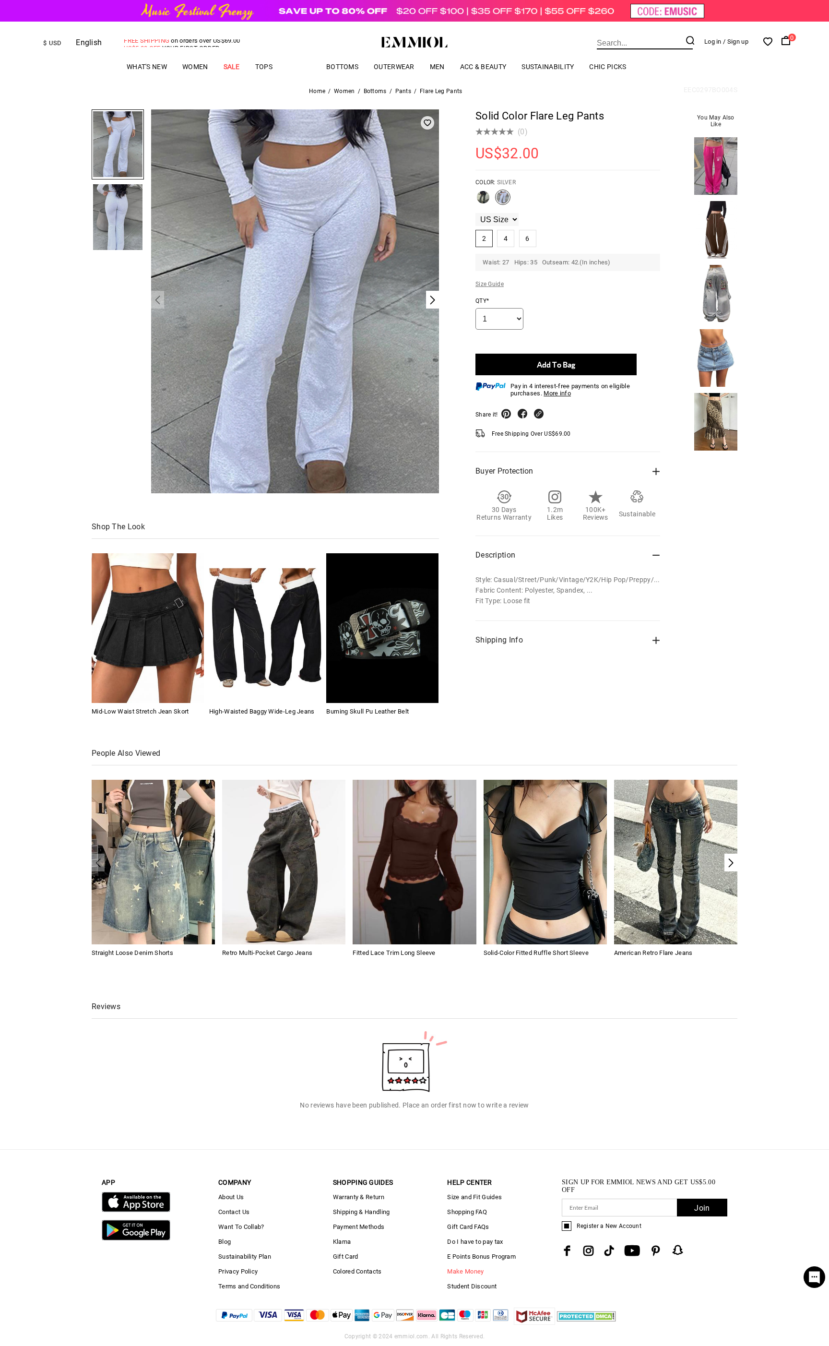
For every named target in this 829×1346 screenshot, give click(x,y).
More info (557, 393)
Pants (403, 91)
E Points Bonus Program (481, 1256)
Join (702, 1208)
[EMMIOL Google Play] (136, 1238)
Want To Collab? (241, 1226)
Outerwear (394, 67)
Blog (224, 1241)
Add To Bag (556, 364)
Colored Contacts (357, 1271)
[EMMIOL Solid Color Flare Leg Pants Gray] (483, 201)
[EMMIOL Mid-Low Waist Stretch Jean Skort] (148, 628)
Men (437, 67)
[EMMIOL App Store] (136, 1210)
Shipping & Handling (361, 1211)
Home (317, 91)
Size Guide (489, 284)
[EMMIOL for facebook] (567, 1250)
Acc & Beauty (483, 67)
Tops (263, 67)
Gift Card (345, 1256)
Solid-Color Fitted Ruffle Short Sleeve (536, 952)
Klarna (342, 1241)
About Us (231, 1197)
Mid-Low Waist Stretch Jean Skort (140, 711)
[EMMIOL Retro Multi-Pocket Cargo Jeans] (283, 861)
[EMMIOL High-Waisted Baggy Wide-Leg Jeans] (265, 628)
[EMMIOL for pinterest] (656, 1250)
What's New (147, 67)
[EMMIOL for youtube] (632, 1250)
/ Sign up (735, 41)
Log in (713, 41)
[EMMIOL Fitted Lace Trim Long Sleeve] (414, 861)
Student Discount (472, 1286)
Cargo (299, 66)
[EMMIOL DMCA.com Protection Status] (586, 1322)
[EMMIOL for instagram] (588, 1250)
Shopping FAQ (467, 1211)
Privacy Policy (238, 1271)
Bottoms (342, 67)
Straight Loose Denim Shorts (132, 952)
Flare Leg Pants (441, 91)
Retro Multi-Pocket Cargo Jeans (267, 952)
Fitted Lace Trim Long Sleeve (394, 952)
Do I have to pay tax (475, 1241)
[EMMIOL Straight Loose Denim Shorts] (153, 861)
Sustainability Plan (244, 1256)
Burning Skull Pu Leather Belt (367, 711)
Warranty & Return (358, 1197)
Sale (232, 67)
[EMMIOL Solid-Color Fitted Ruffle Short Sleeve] (545, 861)
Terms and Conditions (249, 1286)
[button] (730, 862)
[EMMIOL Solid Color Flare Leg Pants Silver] (503, 201)
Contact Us (233, 1211)
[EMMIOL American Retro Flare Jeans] (675, 861)
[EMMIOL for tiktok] (609, 1250)
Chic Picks (607, 67)
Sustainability (547, 67)
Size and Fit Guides (474, 1197)
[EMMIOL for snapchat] (678, 1250)
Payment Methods (359, 1226)
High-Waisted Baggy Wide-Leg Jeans (262, 711)
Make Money (465, 1271)
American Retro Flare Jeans (653, 952)
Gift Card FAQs (468, 1226)
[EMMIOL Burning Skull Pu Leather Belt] (382, 628)
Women (195, 67)
